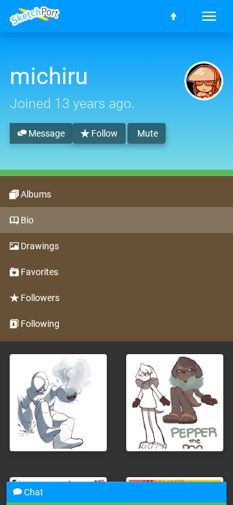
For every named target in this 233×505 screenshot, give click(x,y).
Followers (39, 298)
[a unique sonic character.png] (175, 403)
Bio (26, 220)
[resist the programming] (58, 403)
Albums (35, 194)
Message (46, 133)
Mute (146, 133)
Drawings (39, 246)
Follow (103, 133)
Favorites (38, 272)
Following (39, 324)
